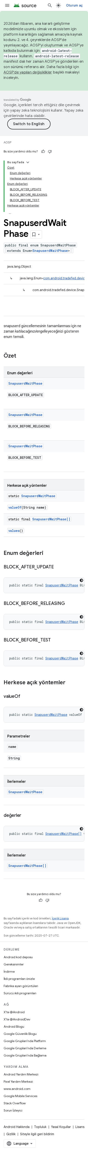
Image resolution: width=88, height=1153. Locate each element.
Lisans (79, 1127)
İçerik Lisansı (60, 918)
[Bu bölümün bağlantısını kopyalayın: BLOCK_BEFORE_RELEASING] (69, 603)
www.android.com (17, 1089)
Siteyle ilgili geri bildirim (37, 1134)
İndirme (9, 971)
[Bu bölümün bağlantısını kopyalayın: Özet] (20, 356)
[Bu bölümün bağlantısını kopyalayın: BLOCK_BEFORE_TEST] (55, 640)
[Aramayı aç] (50, 5)
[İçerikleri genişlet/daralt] (27, 162)
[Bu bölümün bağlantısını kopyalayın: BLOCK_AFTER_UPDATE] (58, 567)
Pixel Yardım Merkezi (18, 1082)
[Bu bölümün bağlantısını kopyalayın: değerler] (25, 815)
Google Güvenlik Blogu (20, 1034)
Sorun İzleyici (13, 1110)
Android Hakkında (17, 1127)
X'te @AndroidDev (17, 1019)
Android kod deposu (18, 957)
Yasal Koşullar (61, 1127)
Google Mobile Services (20, 1096)
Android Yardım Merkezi (21, 1074)
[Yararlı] (43, 151)
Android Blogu (14, 1026)
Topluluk (40, 1127)
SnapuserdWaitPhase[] (51, 519)
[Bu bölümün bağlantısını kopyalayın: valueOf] (24, 696)
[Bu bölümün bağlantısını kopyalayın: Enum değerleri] (47, 553)
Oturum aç (74, 5)
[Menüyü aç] (7, 5)
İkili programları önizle (19, 979)
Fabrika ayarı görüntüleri (21, 986)
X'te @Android (14, 1012)
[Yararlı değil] (49, 151)
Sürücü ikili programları (20, 993)
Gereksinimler (14, 964)
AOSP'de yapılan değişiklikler (28, 72)
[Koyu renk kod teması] (81, 580)
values (13, 530)
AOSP (7, 142)
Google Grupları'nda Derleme (25, 1048)
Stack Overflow (15, 1103)
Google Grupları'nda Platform (25, 1041)
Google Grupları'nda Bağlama (25, 1055)
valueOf (14, 507)
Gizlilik (11, 1134)
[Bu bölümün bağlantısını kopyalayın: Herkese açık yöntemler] (69, 683)
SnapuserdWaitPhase (50, 250)
